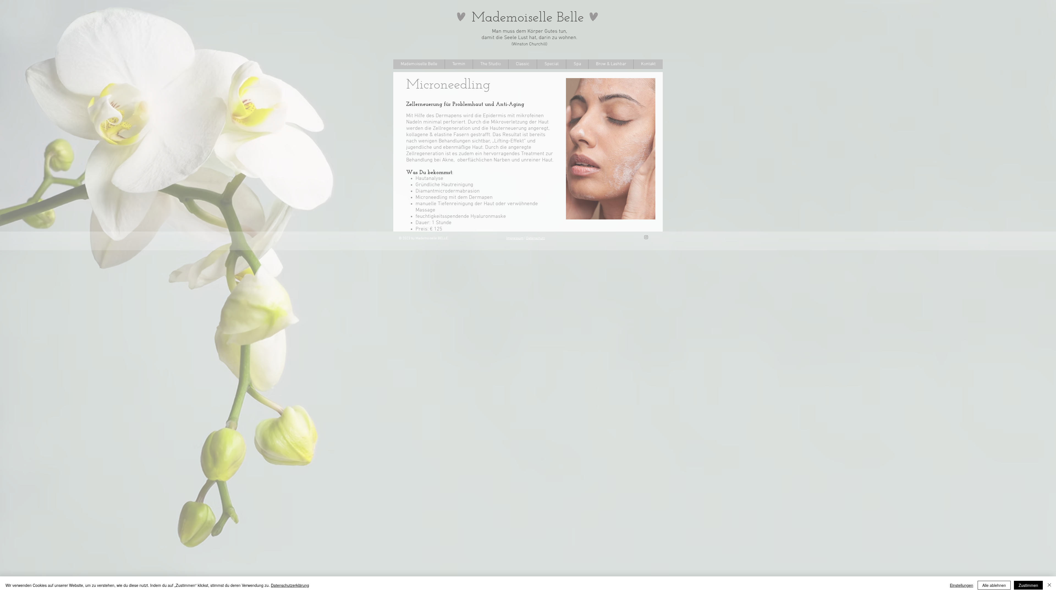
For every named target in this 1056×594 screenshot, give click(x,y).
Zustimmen (1028, 585)
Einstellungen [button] (961, 585)
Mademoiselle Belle (528, 18)
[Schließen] (1049, 585)
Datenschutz (535, 238)
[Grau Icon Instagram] (646, 237)
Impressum (515, 238)
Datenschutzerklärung (290, 585)
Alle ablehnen (994, 585)
